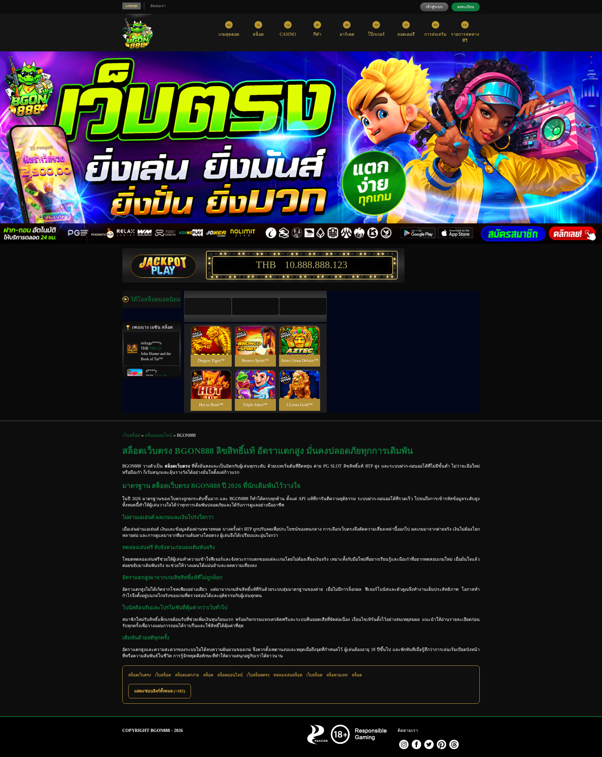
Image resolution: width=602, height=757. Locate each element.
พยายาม (211, 332)
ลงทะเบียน (465, 7)
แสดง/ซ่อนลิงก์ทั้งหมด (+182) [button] (159, 691)
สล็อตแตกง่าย (187, 675)
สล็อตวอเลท (337, 675)
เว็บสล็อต (163, 675)
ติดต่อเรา (158, 6)
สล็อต (208, 675)
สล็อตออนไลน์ (230, 675)
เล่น (211, 346)
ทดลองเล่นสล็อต (287, 675)
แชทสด (131, 6)
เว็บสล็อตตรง (258, 675)
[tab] (207, 306)
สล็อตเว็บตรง (139, 675)
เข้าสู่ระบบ (434, 7)
